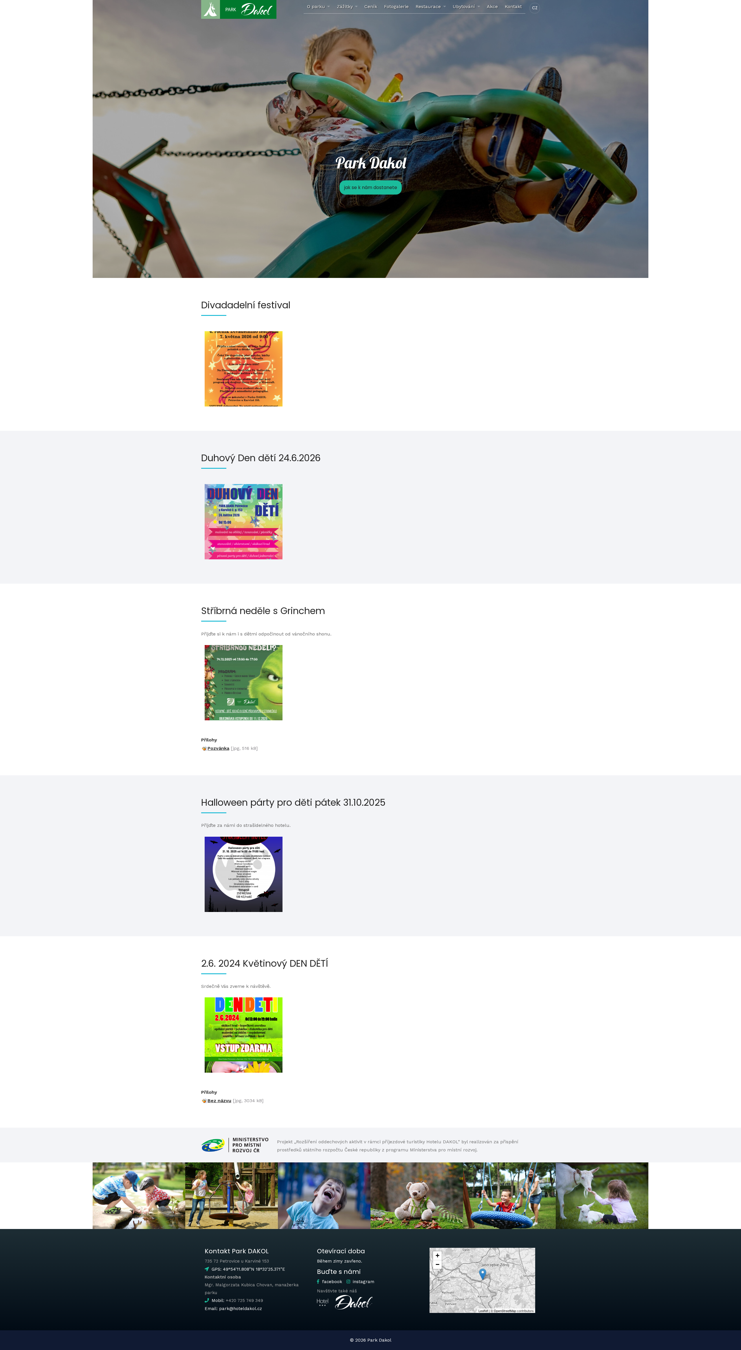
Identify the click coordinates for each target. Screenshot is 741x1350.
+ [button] (437, 1255)
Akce (492, 6)
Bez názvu (219, 1100)
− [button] (437, 1264)
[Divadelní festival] (244, 368)
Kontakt (513, 6)
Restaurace (428, 6)
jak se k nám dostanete (370, 187)
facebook (331, 1281)
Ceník (370, 6)
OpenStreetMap (505, 1310)
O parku (316, 6)
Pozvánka (218, 748)
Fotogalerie (396, 6)
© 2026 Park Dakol (370, 1340)
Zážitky (345, 6)
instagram (362, 1281)
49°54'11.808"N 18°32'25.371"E (254, 1269)
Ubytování (464, 6)
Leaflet (483, 1310)
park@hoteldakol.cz (240, 1308)
